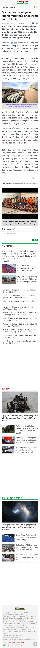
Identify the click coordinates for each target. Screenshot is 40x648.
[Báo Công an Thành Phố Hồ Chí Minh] (22, 2)
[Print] (37, 23)
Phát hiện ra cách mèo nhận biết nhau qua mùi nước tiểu (27, 556)
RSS (36, 7)
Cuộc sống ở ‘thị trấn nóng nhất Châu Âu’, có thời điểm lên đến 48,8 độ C (27, 547)
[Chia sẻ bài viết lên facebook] (33, 23)
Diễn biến (27, 183)
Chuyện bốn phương (12, 498)
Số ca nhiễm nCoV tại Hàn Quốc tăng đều (18, 301)
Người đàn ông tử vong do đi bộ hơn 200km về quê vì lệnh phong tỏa (27, 279)
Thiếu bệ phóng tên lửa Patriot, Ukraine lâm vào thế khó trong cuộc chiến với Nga (27, 429)
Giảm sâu (34, 183)
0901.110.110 (21, 643)
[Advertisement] (20, 367)
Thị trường (19, 183)
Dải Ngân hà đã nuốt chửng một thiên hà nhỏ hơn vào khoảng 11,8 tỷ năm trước (19, 527)
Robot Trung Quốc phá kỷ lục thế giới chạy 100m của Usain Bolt (26, 537)
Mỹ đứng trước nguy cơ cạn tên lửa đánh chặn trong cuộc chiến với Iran (27, 449)
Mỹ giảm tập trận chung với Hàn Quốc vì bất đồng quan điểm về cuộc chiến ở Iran (20, 418)
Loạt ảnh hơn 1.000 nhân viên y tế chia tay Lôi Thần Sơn (26, 268)
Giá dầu (13, 183)
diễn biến (15, 129)
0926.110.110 (12, 643)
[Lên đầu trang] (35, 644)
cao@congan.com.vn (13, 637)
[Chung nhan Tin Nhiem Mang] (12, 645)
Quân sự (6, 389)
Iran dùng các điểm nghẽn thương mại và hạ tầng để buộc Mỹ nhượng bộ (26, 440)
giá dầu (14, 43)
